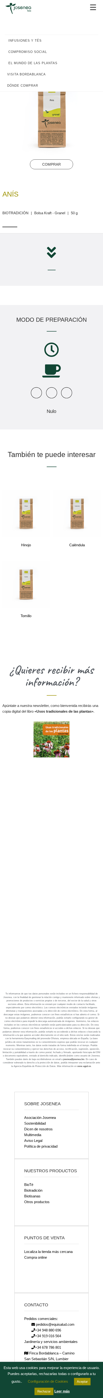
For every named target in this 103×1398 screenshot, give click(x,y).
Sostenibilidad (35, 1123)
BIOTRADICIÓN (15, 213)
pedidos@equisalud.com (54, 1324)
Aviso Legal (33, 1141)
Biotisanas (32, 1196)
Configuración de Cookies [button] (48, 1381)
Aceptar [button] (82, 1381)
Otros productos (37, 1202)
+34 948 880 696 (48, 1330)
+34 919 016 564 (48, 1336)
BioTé (28, 1185)
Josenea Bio (21, 8)
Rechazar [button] (44, 1391)
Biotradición (33, 1190)
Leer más (62, 1391)
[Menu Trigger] (93, 7)
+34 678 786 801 (48, 1347)
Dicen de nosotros (38, 1129)
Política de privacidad (40, 1146)
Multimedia (32, 1135)
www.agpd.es (84, 1066)
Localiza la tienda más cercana (48, 1252)
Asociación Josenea (40, 1118)
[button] (92, 40)
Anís (10, 194)
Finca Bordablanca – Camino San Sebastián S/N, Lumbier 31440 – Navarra (49, 1359)
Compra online (35, 1257)
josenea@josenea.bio (73, 1059)
